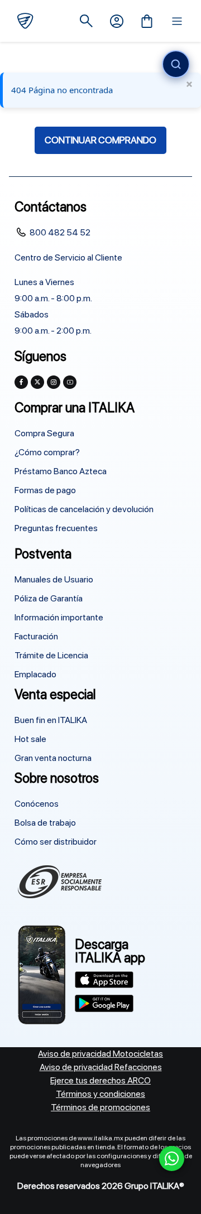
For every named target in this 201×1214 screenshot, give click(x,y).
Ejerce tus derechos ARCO (100, 1080)
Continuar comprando (100, 140)
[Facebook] (21, 382)
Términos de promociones (100, 1107)
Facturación (36, 636)
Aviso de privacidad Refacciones (101, 1067)
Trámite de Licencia (51, 655)
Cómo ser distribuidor (56, 841)
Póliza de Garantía (49, 598)
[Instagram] (53, 382)
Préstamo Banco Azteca (61, 471)
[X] (37, 382)
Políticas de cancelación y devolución (84, 509)
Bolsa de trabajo (45, 822)
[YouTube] (69, 382)
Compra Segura (44, 433)
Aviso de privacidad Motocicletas (100, 1053)
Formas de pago (45, 490)
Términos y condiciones (100, 1093)
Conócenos (37, 803)
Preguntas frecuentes (56, 528)
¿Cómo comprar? (47, 452)
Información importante (59, 617)
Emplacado (35, 674)
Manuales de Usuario (54, 579)
